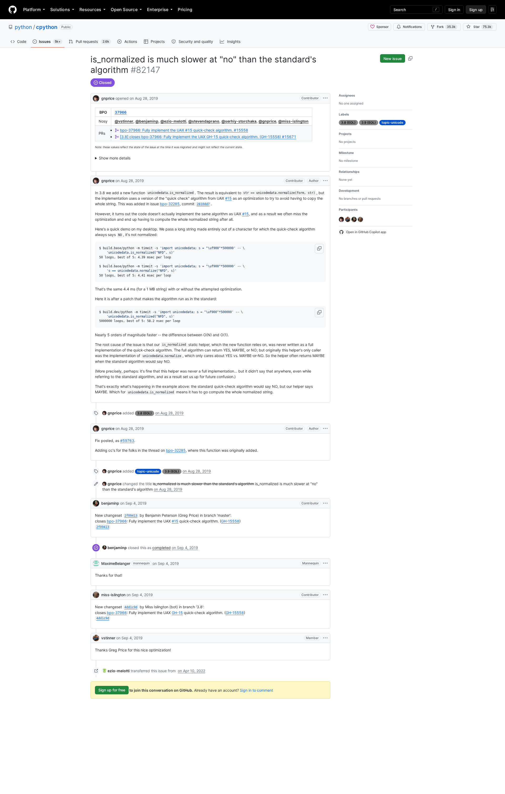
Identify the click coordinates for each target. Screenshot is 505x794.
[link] (112, 413)
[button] (319, 248)
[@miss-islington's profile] (96, 595)
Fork (446, 27)
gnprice (107, 98)
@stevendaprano (203, 121)
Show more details (114, 158)
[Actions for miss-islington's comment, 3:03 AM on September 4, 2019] (325, 595)
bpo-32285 (170, 204)
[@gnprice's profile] (96, 98)
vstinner (108, 638)
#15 (228, 198)
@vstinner (124, 121)
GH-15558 (230, 521)
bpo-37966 (117, 521)
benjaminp (110, 503)
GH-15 (177, 612)
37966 (121, 112)
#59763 (127, 440)
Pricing (185, 9)
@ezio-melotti (173, 121)
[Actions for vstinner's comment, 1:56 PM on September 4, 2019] (325, 638)
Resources (90, 9)
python (23, 27)
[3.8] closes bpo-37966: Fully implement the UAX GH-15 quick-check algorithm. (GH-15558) (208, 136)
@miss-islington (293, 121)
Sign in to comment (256, 690)
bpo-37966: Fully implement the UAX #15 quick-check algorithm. (184, 130)
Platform (32, 9)
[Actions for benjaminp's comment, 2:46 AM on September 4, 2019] (325, 503)
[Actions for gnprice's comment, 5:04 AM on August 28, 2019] (325, 428)
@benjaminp (146, 121)
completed (161, 547)
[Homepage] (12, 9)
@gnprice (267, 121)
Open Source (124, 9)
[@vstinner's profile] (96, 638)
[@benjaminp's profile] (96, 503)
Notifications (412, 27)
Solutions (60, 9)
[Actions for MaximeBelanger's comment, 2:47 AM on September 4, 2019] (325, 563)
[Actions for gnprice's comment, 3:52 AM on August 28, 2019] (325, 180)
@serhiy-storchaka (238, 121)
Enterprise (157, 9)
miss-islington (113, 594)
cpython (46, 27)
